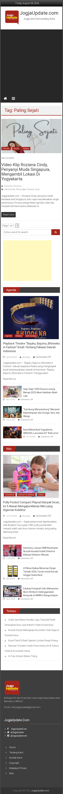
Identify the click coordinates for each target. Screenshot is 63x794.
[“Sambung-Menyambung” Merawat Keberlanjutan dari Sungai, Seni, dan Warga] (12, 411)
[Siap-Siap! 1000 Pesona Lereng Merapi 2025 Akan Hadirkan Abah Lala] (12, 391)
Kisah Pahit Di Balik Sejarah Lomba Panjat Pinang (33, 640)
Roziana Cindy (33, 189)
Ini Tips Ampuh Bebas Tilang (22, 656)
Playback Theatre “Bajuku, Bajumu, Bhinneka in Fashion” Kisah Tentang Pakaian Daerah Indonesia (31, 347)
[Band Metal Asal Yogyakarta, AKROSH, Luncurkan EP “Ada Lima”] (12, 432)
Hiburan (6, 148)
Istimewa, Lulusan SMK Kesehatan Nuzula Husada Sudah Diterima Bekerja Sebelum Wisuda (40, 551)
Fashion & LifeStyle (26, 495)
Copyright (14, 763)
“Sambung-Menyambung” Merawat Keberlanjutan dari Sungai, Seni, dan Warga (41, 412)
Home (12, 747)
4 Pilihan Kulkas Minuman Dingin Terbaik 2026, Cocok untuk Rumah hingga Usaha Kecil (40, 571)
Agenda (8, 336)
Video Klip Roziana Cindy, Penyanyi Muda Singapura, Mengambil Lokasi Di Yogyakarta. (25, 171)
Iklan (11, 773)
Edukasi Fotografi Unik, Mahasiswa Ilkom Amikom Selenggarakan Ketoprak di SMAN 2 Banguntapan (40, 592)
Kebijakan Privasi (17, 768)
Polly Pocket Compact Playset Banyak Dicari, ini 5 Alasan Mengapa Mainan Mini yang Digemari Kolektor (31, 506)
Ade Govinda (9, 189)
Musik (16, 148)
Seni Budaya (31, 336)
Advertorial (9, 495)
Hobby (41, 495)
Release (26, 148)
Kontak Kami (15, 757)
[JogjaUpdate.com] (5, 98)
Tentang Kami (16, 752)
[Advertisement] (31, 61)
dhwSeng (26, 357)
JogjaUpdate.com (39, 13)
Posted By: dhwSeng (12, 186)
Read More (9, 379)
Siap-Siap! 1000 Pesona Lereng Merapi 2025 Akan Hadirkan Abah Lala (40, 392)
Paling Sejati (21, 189)
